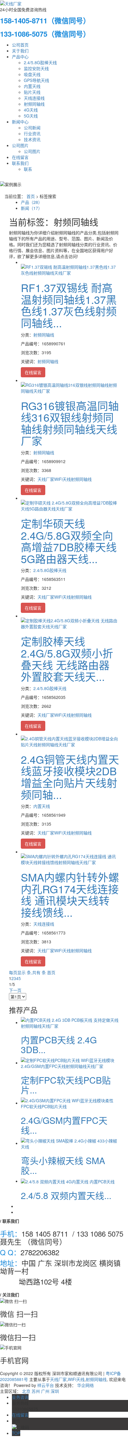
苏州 (36, 1391)
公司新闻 (32, 127)
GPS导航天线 (36, 80)
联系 (28, 169)
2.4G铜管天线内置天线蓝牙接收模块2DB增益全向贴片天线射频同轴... (70, 777)
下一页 (15, 990)
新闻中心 (20, 122)
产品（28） (31, 202)
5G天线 (31, 116)
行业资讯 (32, 133)
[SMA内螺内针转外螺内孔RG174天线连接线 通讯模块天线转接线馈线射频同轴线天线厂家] (70, 859)
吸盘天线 (32, 74)
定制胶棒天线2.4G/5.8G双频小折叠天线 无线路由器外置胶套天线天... (67, 659)
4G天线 (31, 110)
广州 (45, 1391)
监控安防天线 (36, 68)
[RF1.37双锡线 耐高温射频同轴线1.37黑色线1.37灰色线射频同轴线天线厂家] (70, 269)
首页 (30, 196)
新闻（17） (31, 208)
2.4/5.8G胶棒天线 (40, 62)
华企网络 (85, 1385)
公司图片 (20, 145)
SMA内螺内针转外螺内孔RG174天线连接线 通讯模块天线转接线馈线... (70, 894)
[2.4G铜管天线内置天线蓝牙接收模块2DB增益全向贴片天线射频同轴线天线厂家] (70, 741)
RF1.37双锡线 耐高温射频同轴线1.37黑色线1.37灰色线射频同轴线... (69, 305)
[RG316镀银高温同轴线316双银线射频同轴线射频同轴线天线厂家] (70, 387)
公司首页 (20, 45)
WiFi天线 (62, 479)
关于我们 (20, 51)
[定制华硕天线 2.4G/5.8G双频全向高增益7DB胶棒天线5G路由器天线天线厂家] (70, 505)
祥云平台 (45, 1385)
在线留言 (20, 157)
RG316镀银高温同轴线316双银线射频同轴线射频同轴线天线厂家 (70, 423)
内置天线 (32, 86)
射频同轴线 (34, 104)
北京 (26, 1391)
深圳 (55, 1391)
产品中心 (20, 56)
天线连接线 (34, 98)
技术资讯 (32, 139)
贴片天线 (32, 92)
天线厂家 (46, 479)
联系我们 (20, 163)
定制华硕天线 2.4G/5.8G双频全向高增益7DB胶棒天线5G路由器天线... (69, 541)
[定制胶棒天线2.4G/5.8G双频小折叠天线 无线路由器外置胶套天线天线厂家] (70, 623)
